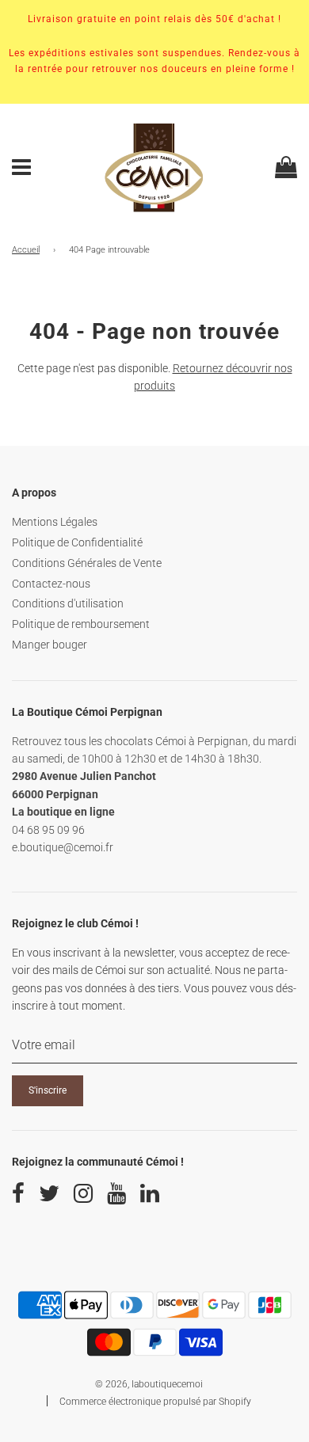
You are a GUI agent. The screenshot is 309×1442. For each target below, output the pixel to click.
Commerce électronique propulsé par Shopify (155, 1401)
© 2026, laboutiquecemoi (149, 1384)
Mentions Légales (54, 522)
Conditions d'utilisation (68, 603)
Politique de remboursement (81, 624)
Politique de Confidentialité (77, 542)
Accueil (26, 250)
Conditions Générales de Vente (87, 563)
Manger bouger (49, 644)
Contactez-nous (51, 583)
